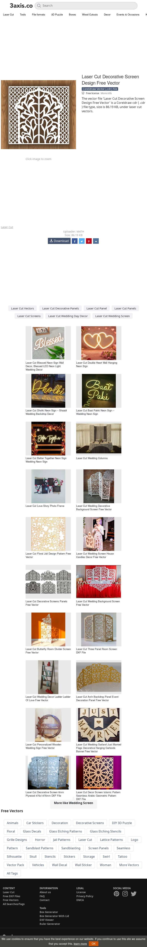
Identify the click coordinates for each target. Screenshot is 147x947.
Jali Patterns (61, 840)
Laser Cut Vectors (22, 308)
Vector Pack (15, 865)
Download (61, 241)
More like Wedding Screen (73, 803)
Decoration (60, 823)
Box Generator (49, 912)
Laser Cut (8, 14)
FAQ (42, 896)
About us (45, 892)
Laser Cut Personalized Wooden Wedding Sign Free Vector (43, 746)
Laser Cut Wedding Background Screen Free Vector (98, 602)
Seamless (123, 848)
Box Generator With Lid (54, 916)
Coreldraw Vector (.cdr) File (100, 89)
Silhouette (14, 856)
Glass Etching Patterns (65, 831)
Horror (40, 840)
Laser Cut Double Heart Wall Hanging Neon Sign (96, 364)
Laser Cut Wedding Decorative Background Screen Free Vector (94, 507)
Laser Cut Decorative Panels (60, 308)
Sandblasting (70, 848)
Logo (134, 840)
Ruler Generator (50, 924)
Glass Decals (32, 831)
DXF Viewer (47, 920)
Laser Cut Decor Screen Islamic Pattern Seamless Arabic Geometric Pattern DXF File (98, 795)
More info (106, 93)
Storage (89, 856)
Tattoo (122, 856)
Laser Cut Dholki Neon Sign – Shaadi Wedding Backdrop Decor (46, 412)
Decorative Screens (90, 823)
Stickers (69, 856)
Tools (23, 14)
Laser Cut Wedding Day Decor (68, 316)
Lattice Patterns (111, 840)
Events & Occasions (128, 14)
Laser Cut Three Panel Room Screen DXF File (96, 650)
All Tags (12, 873)
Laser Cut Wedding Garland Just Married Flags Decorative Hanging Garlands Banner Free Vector (98, 748)
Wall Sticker (83, 865)
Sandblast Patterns (39, 848)
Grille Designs (17, 840)
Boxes (72, 14)
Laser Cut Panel (97, 308)
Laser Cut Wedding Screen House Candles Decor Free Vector (95, 555)
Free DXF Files (11, 896)
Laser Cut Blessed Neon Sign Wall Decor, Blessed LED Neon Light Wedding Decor (45, 366)
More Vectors (129, 865)
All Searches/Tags (13, 904)
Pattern (12, 848)
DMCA (80, 900)
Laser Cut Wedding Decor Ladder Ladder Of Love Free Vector (48, 698)
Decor (107, 14)
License (81, 892)
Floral (11, 831)
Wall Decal (59, 865)
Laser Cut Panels (125, 308)
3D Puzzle (57, 14)
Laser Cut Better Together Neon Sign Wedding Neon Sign (46, 459)
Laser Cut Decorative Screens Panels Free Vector (46, 602)
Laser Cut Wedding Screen (112, 316)
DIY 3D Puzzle (122, 823)
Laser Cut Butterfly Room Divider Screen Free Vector (48, 650)
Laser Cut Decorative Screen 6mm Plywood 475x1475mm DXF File (45, 793)
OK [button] (94, 943)
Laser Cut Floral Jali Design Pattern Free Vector (48, 555)
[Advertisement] (73, 46)
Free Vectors (10, 900)
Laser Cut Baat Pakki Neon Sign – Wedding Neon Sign (95, 412)
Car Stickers (35, 823)
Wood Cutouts (90, 14)
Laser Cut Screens (29, 316)
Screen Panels (98, 848)
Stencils (50, 856)
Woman (105, 865)
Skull (33, 856)
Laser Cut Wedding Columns (92, 458)
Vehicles (38, 865)
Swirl (106, 856)
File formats (38, 14)
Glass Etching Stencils (105, 831)
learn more (80, 943)
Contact (45, 900)
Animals (12, 823)
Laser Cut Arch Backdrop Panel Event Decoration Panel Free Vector (97, 698)
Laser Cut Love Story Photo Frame (45, 506)
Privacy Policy (84, 896)
